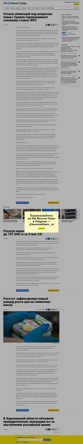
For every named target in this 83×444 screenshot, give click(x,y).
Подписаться (41, 228)
